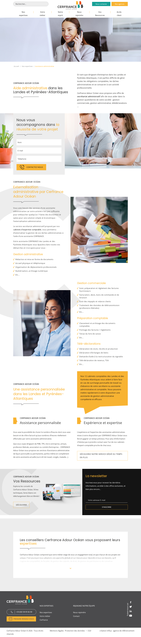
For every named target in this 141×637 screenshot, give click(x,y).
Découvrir (21, 505)
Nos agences (119, 4)
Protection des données (75, 631)
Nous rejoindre (79, 14)
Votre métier (42, 14)
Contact (76, 616)
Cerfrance (44, 620)
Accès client (119, 14)
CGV (89, 631)
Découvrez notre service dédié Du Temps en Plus (101, 456)
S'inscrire (106, 507)
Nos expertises (23, 14)
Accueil (16, 66)
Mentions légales (57, 631)
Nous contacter (101, 4)
